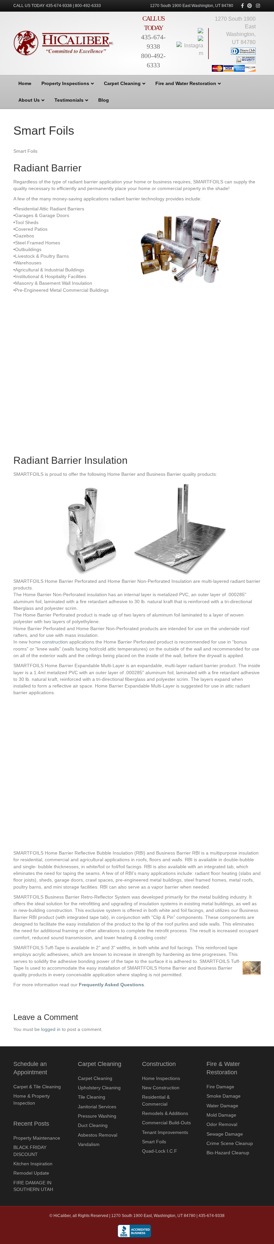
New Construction (160, 1087)
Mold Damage (221, 1115)
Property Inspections (65, 83)
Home (24, 83)
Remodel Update (31, 1173)
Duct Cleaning (93, 1125)
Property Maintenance (36, 1138)
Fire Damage (220, 1086)
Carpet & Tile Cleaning (37, 1086)
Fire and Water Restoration (185, 83)
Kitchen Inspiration (32, 1163)
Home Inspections (161, 1078)
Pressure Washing (97, 1116)
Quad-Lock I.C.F (159, 1151)
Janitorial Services (97, 1106)
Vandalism (89, 1144)
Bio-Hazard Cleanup (228, 1152)
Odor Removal (222, 1124)
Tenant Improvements (165, 1132)
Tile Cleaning (91, 1097)
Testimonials (69, 100)
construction (55, 642)
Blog (103, 100)
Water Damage (222, 1105)
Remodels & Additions (165, 1113)
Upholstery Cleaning (99, 1087)
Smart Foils (154, 1141)
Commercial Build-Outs (166, 1122)
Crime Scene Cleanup (230, 1143)
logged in (50, 1029)
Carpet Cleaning (122, 83)
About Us (29, 100)
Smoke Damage (224, 1096)
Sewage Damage (225, 1134)
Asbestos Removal (97, 1135)
